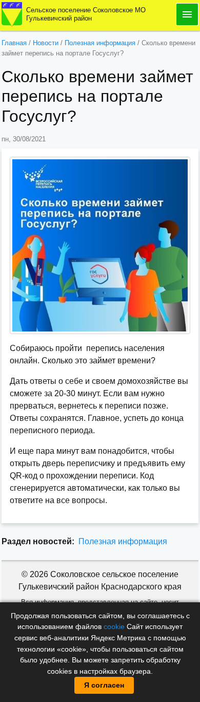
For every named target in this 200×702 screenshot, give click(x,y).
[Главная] (12, 13)
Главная (14, 43)
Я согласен (104, 685)
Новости (45, 43)
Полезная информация (100, 43)
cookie (114, 626)
